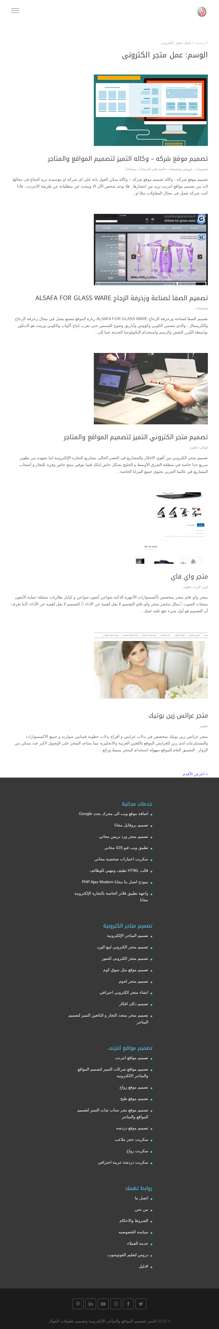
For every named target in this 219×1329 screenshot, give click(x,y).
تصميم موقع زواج (133, 1087)
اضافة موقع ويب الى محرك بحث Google (113, 813)
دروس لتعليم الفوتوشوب (128, 1254)
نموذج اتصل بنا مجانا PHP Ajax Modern (115, 882)
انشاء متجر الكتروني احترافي (124, 992)
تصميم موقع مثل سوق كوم (125, 969)
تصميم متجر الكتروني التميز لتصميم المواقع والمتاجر (136, 437)
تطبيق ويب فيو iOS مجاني (126, 847)
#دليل (143, 1266)
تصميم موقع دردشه (132, 1128)
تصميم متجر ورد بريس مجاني (123, 836)
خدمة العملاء (137, 1243)
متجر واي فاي (189, 577)
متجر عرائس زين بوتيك (178, 716)
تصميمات (201, 169)
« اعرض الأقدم (195, 774)
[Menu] (15, 11)
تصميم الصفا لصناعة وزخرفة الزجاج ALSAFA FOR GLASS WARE (121, 298)
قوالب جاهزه (199, 447)
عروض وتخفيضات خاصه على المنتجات (165, 169)
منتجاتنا (130, 169)
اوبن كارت (200, 587)
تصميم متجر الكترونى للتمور (125, 958)
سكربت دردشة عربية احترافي (123, 1162)
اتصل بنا (141, 1198)
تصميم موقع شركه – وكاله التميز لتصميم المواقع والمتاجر (128, 159)
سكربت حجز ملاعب (131, 1139)
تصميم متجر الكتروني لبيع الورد (122, 947)
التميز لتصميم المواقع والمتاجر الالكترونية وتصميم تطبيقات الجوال (102, 1321)
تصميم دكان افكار (133, 1003)
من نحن (141, 1209)
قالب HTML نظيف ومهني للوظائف (119, 870)
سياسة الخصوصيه (133, 1232)
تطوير (187, 587)
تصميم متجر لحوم (133, 981)
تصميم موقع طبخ (134, 1098)
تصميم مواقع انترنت (131, 1057)
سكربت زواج (137, 1151)
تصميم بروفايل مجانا (131, 825)
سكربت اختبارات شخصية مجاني (121, 859)
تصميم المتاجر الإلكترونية (127, 935)
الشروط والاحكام (133, 1220)
